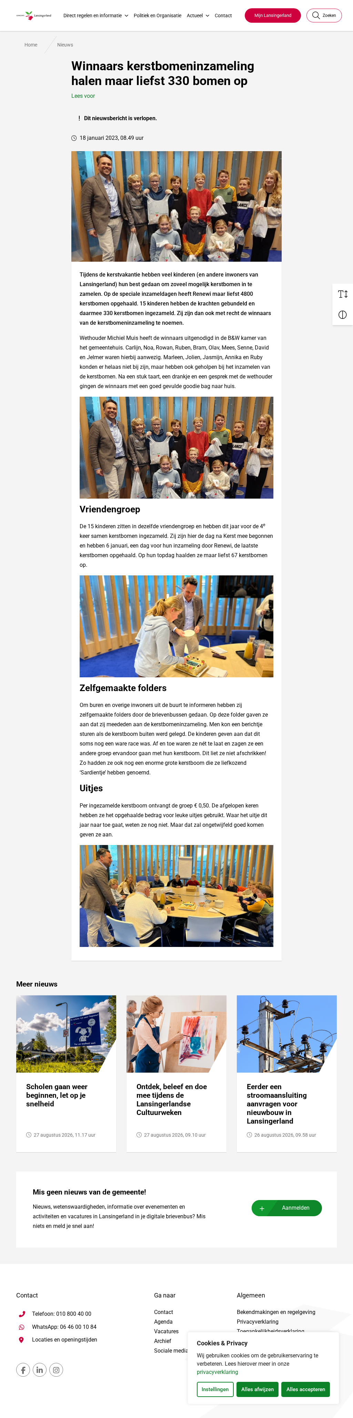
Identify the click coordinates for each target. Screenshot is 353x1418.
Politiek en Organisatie (157, 15)
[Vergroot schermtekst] (342, 294)
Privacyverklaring (258, 1321)
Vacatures (166, 1331)
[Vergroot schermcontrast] (342, 314)
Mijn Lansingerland (272, 15)
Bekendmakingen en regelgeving (276, 1312)
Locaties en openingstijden (64, 1339)
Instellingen (215, 1389)
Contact (223, 15)
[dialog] (263, 1368)
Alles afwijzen (257, 1389)
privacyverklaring (217, 1372)
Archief (162, 1341)
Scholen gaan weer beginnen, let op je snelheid (57, 1095)
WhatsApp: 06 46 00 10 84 (64, 1326)
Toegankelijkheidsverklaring (270, 1331)
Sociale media (171, 1350)
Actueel (195, 15)
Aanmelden (296, 1208)
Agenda (163, 1321)
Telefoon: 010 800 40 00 (61, 1314)
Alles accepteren (305, 1389)
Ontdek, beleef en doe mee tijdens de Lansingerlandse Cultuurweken (172, 1099)
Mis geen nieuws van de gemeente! (89, 1192)
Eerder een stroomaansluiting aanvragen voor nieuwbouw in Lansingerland (277, 1104)
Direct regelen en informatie (92, 15)
